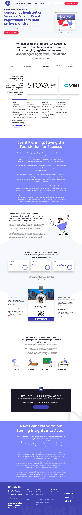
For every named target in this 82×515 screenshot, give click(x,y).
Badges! (59, 65)
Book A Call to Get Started (11, 32)
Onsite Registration (70, 65)
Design (38, 505)
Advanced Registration (28, 65)
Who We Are (29, 494)
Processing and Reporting (45, 65)
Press (27, 499)
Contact (53, 497)
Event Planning (40, 492)
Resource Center (56, 492)
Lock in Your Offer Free (41, 407)
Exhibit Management (42, 497)
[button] (20, 3)
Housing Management (42, 502)
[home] (7, 3)
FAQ (52, 494)
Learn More (10, 315)
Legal (52, 499)
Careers (28, 497)
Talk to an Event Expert (71, 3)
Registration (39, 494)
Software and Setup (11, 65)
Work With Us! (76, 508)
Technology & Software (43, 499)
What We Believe (30, 492)
